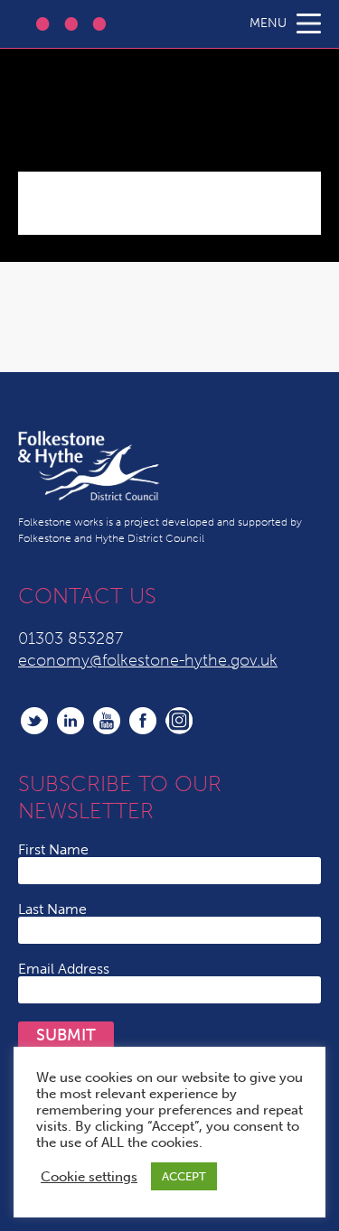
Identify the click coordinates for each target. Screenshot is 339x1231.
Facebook (142, 720)
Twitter (34, 720)
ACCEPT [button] (184, 1176)
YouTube (106, 720)
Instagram (179, 720)
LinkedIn (70, 720)
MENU (268, 23)
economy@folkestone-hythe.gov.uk (148, 660)
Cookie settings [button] (89, 1177)
